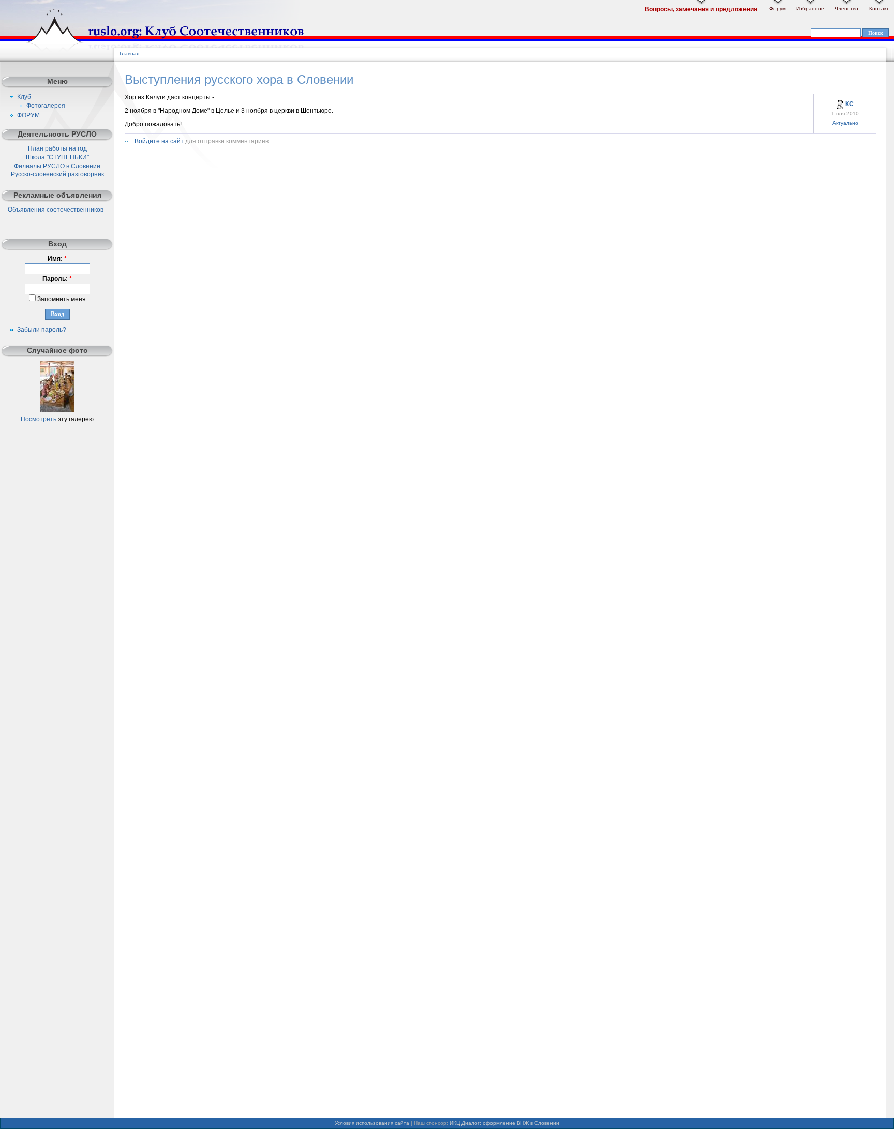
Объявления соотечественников (55, 209)
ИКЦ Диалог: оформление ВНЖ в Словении (504, 1123)
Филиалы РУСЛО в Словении (57, 166)
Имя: (57, 258)
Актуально (845, 123)
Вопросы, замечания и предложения (701, 9)
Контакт (879, 8)
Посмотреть (38, 419)
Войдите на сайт (159, 141)
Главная (129, 53)
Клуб (24, 96)
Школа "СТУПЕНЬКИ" (57, 157)
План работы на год (57, 148)
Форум (777, 8)
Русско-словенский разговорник (57, 174)
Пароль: (57, 279)
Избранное (810, 8)
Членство (846, 8)
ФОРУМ (28, 115)
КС (849, 104)
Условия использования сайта (372, 1123)
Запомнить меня (61, 299)
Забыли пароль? (41, 329)
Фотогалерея (45, 105)
